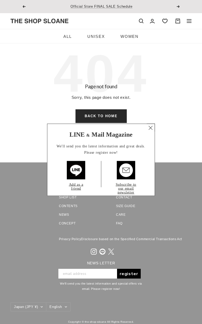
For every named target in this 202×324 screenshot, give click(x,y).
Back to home (101, 116)
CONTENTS (68, 206)
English (55, 307)
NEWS (64, 215)
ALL (67, 36)
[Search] (141, 21)
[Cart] (177, 21)
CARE (120, 215)
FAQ (119, 223)
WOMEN (129, 36)
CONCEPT (67, 223)
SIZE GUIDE (125, 206)
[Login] (152, 21)
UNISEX (96, 36)
